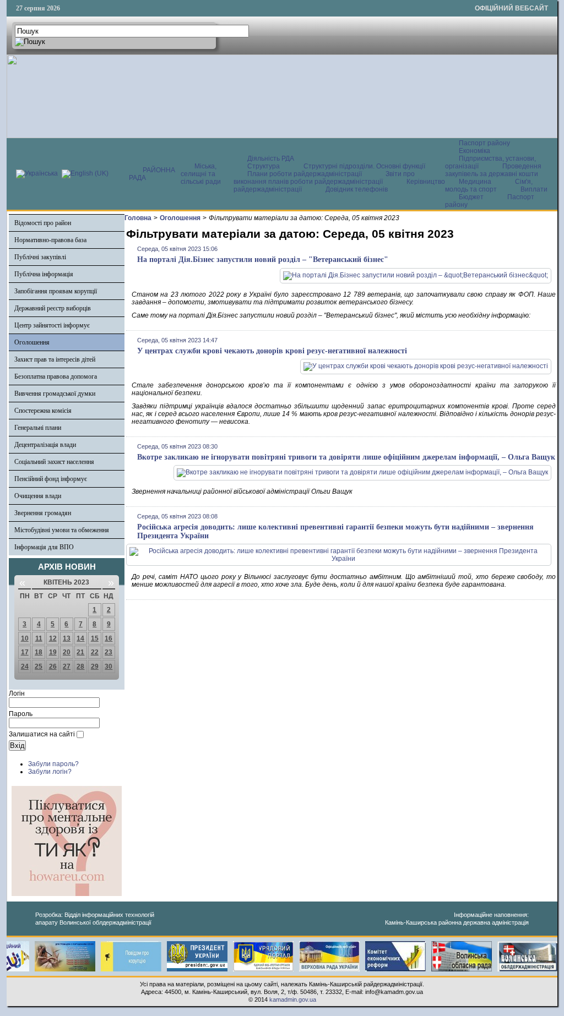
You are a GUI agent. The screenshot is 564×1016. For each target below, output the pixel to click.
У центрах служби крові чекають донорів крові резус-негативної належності (272, 351)
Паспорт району (484, 143)
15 (95, 638)
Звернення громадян (42, 513)
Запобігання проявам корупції (55, 291)
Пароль (20, 714)
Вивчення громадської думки (54, 393)
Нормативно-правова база (50, 240)
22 (95, 652)
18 (38, 652)
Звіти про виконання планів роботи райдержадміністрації (324, 177)
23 (108, 652)
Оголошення (32, 342)
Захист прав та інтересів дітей (54, 359)
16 (108, 638)
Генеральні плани (37, 427)
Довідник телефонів (357, 189)
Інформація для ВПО (44, 547)
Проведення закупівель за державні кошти (493, 170)
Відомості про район (42, 223)
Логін (17, 693)
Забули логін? (50, 771)
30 (108, 666)
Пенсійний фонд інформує (50, 479)
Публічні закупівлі (40, 257)
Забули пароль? (53, 764)
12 (53, 638)
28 (80, 666)
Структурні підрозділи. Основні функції (364, 166)
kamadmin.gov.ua (292, 999)
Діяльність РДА (270, 158)
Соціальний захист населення (54, 462)
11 (38, 638)
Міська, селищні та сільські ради (201, 173)
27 (66, 666)
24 (25, 666)
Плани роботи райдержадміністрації (304, 174)
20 (66, 652)
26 (53, 666)
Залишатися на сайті (42, 734)
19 (53, 652)
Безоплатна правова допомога (55, 376)
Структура (263, 166)
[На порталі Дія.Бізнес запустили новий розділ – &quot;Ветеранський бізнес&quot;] (415, 275)
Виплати (533, 189)
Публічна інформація (43, 274)
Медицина (476, 181)
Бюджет (472, 197)
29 (95, 666)
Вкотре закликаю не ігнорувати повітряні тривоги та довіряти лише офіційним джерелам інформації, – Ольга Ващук (346, 457)
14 (80, 638)
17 (25, 652)
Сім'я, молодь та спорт (489, 185)
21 (80, 652)
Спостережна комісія (43, 410)
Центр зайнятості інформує (52, 325)
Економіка (474, 151)
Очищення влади (37, 496)
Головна (137, 218)
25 (38, 666)
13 (66, 638)
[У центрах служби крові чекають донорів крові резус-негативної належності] (425, 366)
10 (25, 638)
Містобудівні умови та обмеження (61, 530)
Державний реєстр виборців (52, 308)
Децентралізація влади (45, 445)
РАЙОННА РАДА (152, 174)
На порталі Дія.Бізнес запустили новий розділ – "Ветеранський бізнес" (262, 259)
